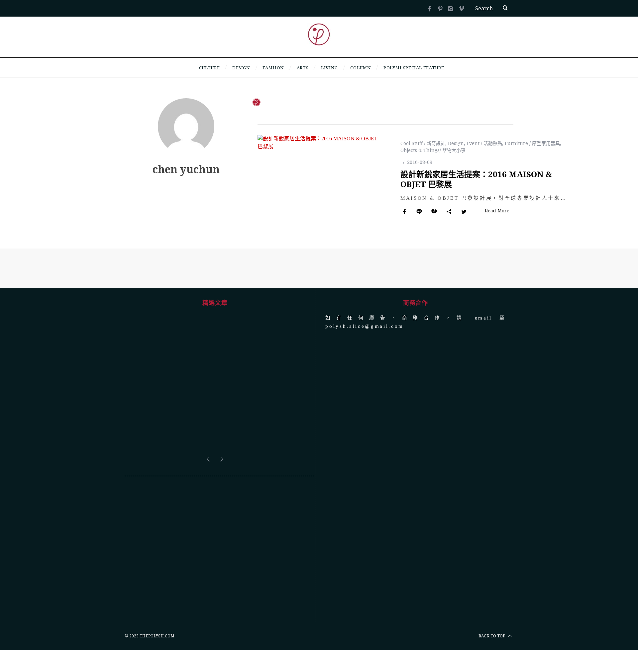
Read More (497, 211)
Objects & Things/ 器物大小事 (433, 150)
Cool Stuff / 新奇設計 (422, 143)
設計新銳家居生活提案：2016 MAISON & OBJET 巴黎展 (476, 179)
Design (456, 143)
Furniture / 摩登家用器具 (532, 143)
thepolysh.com (157, 636)
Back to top (492, 636)
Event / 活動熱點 (484, 143)
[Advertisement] (215, 549)
